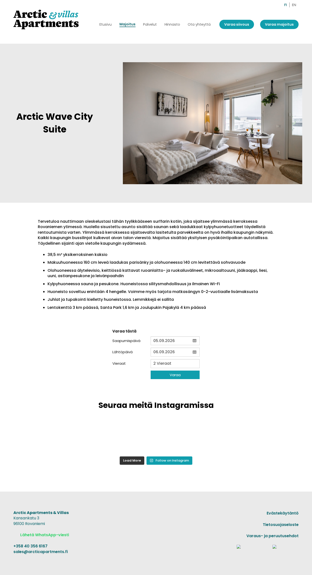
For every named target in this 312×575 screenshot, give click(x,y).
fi (285, 4)
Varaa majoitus (279, 24)
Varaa (175, 374)
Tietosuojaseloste (281, 524)
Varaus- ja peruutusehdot (272, 536)
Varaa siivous (236, 24)
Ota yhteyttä (199, 24)
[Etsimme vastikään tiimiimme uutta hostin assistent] (126, 436)
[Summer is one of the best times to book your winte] (245, 436)
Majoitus (127, 24)
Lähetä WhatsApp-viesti (44, 535)
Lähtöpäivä (122, 351)
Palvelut (150, 24)
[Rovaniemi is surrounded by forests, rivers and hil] (66, 436)
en (294, 4)
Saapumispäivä (126, 340)
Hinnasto (172, 24)
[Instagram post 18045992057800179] (185, 436)
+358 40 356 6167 (30, 546)
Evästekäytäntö (283, 513)
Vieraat (119, 363)
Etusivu (105, 24)
